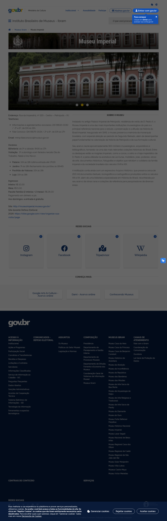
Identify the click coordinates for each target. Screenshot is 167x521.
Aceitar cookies (148, 511)
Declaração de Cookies (31, 516)
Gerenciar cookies (100, 511)
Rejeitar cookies (124, 511)
